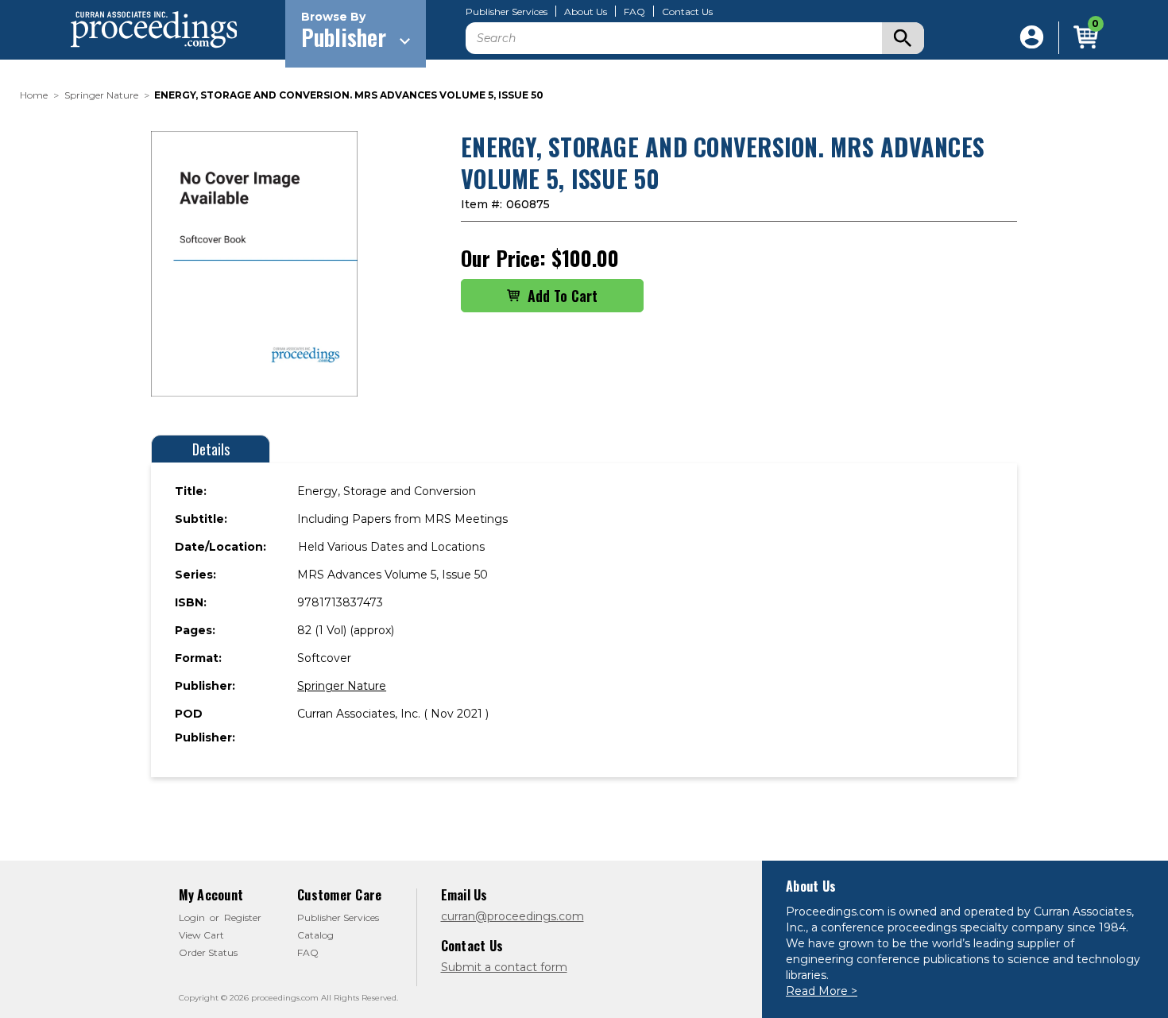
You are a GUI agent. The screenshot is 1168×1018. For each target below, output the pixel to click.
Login (192, 917)
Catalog (315, 935)
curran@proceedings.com (512, 916)
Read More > (821, 991)
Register (242, 917)
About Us (585, 12)
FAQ (634, 12)
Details (211, 449)
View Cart (201, 935)
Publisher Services (506, 12)
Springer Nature (341, 686)
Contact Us (687, 12)
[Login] (1031, 37)
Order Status (208, 952)
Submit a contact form (504, 967)
